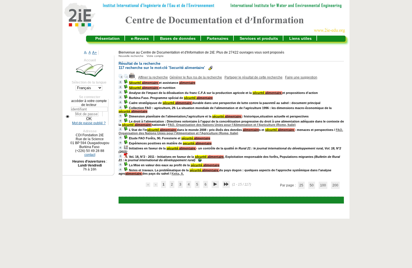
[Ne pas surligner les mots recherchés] (210, 68)
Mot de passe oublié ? (89, 123)
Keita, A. (178, 173)
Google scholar (223, 200)
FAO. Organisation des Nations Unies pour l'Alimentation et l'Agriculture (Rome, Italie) (232, 124)
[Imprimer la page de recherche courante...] (132, 77)
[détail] (120, 82)
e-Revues (140, 38)
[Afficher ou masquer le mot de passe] (67, 116)
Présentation (107, 38)
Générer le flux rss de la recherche (196, 77)
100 (323, 185)
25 (301, 185)
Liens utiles (300, 38)
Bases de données (178, 38)
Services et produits (259, 38)
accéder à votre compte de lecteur (89, 103)
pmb (245, 200)
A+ (94, 52)
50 (312, 185)
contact (89, 155)
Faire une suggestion (301, 77)
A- (85, 52)
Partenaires (217, 38)
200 (335, 185)
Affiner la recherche (153, 77)
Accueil (90, 60)
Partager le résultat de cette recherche (253, 77)
